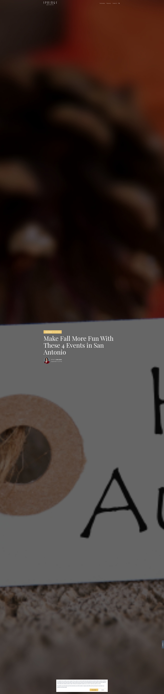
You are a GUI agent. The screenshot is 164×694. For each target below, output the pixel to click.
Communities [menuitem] (102, 3)
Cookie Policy (92, 683)
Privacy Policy (98, 683)
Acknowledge (94, 689)
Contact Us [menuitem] (114, 3)
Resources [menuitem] (109, 3)
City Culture (48, 332)
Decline (102, 689)
